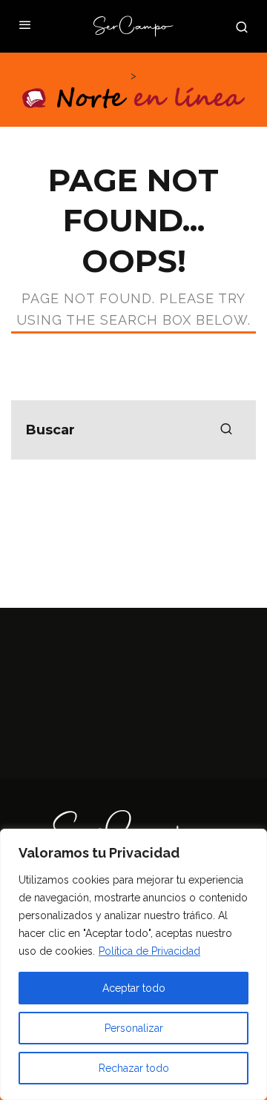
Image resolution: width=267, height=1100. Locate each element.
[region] (133, 964)
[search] (226, 430)
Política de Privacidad (149, 951)
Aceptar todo (133, 988)
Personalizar (134, 1028)
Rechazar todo (134, 1068)
